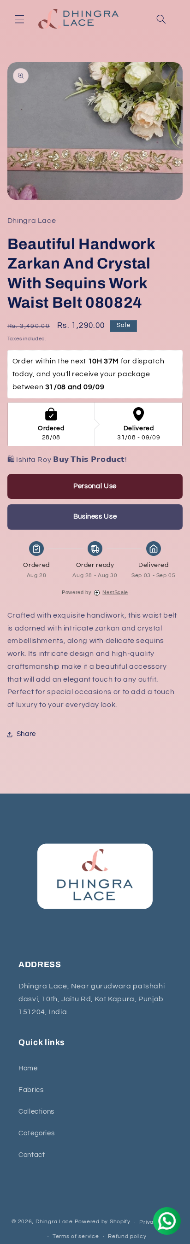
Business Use (95, 516)
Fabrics (30, 1089)
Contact (31, 1154)
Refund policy (127, 1236)
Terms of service (76, 1236)
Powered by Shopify (103, 1222)
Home (28, 1068)
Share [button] (26, 733)
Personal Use (95, 486)
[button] (19, 18)
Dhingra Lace (55, 1222)
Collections (36, 1111)
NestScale (115, 592)
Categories (36, 1133)
